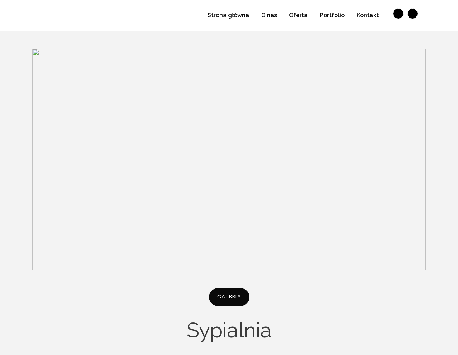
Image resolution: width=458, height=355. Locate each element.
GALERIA (229, 297)
